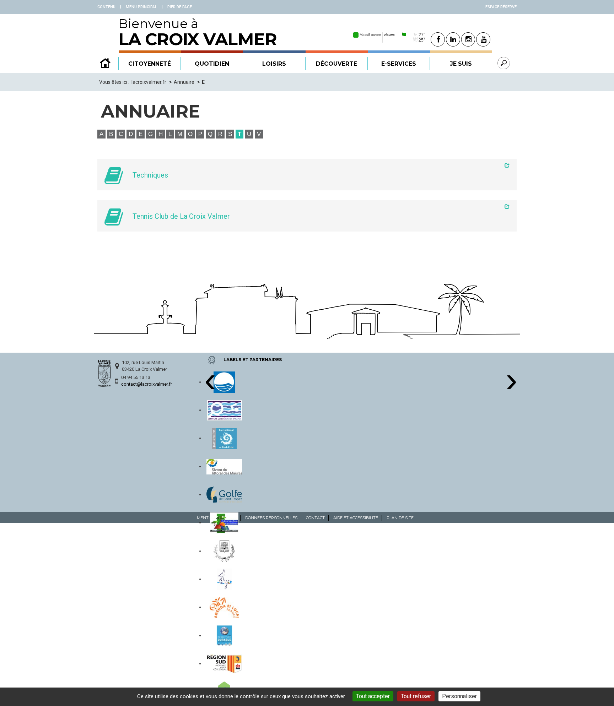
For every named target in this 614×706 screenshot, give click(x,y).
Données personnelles (271, 517)
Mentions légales (217, 517)
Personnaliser (459, 696)
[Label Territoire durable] (224, 635)
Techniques (150, 175)
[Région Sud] (224, 663)
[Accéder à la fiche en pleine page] (318, 165)
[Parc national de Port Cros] (224, 438)
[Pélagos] (224, 579)
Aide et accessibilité (355, 517)
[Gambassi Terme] (225, 551)
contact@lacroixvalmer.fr (146, 384)
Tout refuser (416, 696)
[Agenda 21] (224, 607)
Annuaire (184, 82)
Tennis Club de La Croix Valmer (181, 216)
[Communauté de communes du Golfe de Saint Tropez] (224, 494)
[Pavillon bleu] (224, 382)
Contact (315, 517)
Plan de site (400, 517)
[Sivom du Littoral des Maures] (224, 466)
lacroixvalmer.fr (148, 82)
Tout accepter (373, 696)
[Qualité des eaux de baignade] (224, 410)
